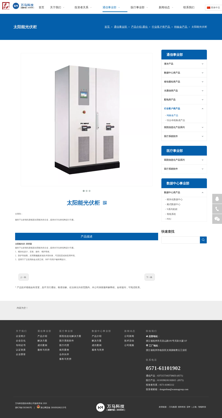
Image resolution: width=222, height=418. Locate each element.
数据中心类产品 (172, 73)
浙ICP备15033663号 (23, 407)
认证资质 (21, 350)
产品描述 (86, 236)
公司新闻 (129, 336)
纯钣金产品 (172, 115)
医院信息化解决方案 (70, 336)
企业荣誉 (21, 354)
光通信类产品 (171, 90)
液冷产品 (168, 64)
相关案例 (64, 350)
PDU (169, 219)
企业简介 (21, 336)
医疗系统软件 (171, 136)
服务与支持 (44, 350)
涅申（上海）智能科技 (196, 407)
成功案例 (42, 345)
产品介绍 (42, 336)
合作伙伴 (64, 354)
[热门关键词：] (203, 240)
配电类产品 (170, 99)
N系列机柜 (172, 209)
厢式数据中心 (173, 204)
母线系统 (171, 214)
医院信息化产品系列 (174, 127)
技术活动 (129, 340)
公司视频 (129, 345)
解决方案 (42, 340)
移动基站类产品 (172, 81)
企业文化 (21, 340)
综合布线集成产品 (176, 120)
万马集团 (173, 407)
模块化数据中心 (175, 199)
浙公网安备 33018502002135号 (53, 407)
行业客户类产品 (172, 108)
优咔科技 (182, 407)
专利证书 (21, 345)
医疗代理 (64, 345)
